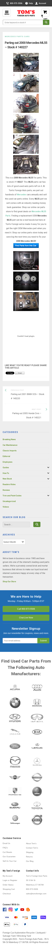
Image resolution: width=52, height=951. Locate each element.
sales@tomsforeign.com (36, 894)
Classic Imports (10, 451)
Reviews (6, 490)
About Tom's (31, 843)
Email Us (6, 843)
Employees (7, 462)
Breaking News (9, 439)
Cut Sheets (7, 852)
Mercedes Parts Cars (17, 36)
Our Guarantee (9, 856)
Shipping (29, 852)
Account (42, 3)
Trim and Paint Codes (12, 496)
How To (6, 473)
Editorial (6, 456)
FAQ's (5, 848)
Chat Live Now (26, 617)
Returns (29, 857)
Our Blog (29, 861)
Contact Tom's (32, 848)
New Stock (7, 479)
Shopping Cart (9, 889)
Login (5, 880)
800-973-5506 (16, 3)
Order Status (8, 885)
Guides (6, 467)
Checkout (7, 894)
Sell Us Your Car (10, 861)
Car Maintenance (10, 445)
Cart (43, 15)
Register (13, 880)
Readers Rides (9, 484)
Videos (6, 507)
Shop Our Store (9, 581)
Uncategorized (9, 501)
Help (31, 3)
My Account (7, 876)
